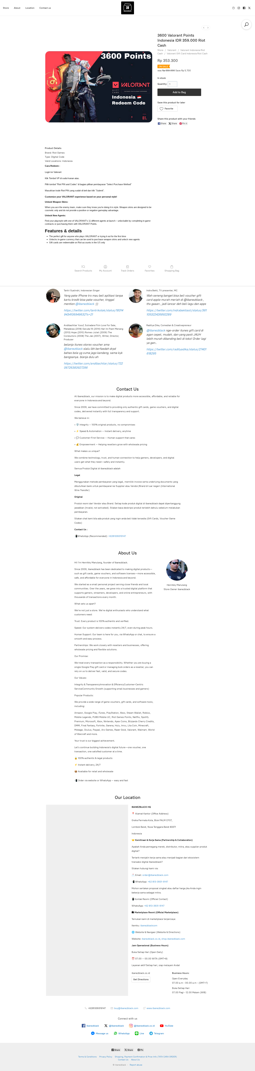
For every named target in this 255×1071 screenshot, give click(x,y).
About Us (135, 1059)
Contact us (45, 7)
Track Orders (127, 270)
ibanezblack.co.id (151, 938)
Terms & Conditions (87, 1056)
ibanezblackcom (148, 925)
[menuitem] (204, 28)
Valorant (171, 50)
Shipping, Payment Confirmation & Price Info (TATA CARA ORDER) (146, 1056)
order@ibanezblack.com (155, 875)
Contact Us (123, 1059)
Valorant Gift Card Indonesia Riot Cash (187, 53)
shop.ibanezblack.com (173, 938)
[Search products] (246, 24)
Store (6, 7)
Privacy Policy (105, 1056)
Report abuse (136, 1065)
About (17, 7)
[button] (167, 109)
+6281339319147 (117, 536)
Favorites (150, 270)
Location (29, 7)
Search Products (83, 270)
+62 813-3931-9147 (158, 881)
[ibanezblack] (127, 7)
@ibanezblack (84, 304)
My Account (105, 270)
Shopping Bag (172, 270)
